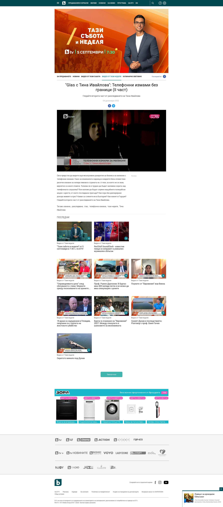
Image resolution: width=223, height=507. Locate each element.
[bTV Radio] (75, 467)
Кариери (74, 492)
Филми (93, 3)
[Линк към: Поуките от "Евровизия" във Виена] (148, 276)
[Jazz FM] (90, 467)
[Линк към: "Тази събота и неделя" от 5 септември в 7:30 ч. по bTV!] (74, 239)
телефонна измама (97, 206)
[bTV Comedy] (71, 439)
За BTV (57, 492)
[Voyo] (110, 453)
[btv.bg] (60, 439)
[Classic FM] (103, 467)
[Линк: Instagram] (158, 482)
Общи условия (59, 494)
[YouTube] (164, 482)
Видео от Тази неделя (111, 76)
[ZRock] (115, 467)
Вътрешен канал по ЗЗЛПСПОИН (152, 492)
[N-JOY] (61, 467)
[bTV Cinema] (86, 439)
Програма (121, 3)
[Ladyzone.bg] (123, 453)
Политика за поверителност (101, 492)
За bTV (131, 3)
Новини (102, 3)
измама (67, 206)
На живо (111, 3)
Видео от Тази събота (90, 76)
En (137, 3)
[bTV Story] (123, 439)
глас (86, 206)
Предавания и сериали (78, 3)
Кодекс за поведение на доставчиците (126, 492)
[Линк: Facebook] (154, 482)
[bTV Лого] (58, 482)
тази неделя (113, 206)
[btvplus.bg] (60, 452)
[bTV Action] (104, 439)
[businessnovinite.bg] (97, 453)
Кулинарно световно (132, 76)
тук (164, 393)
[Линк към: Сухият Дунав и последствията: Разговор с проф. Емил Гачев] (148, 313)
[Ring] (140, 440)
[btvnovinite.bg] (78, 453)
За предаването (64, 76)
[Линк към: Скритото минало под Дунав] (74, 350)
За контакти (84, 492)
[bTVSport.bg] (139, 452)
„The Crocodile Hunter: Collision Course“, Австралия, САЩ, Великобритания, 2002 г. (202, 502)
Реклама (66, 492)
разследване (77, 206)
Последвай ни (156, 76)
